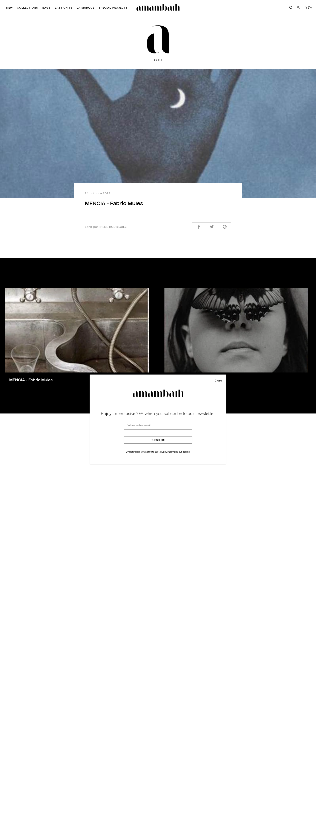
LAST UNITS (63, 8)
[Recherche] (290, 7)
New (9, 8)
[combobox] (11, 835)
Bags (46, 8)
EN (8, 835)
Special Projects (113, 8)
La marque (85, 8)
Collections (27, 8)
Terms (186, 452)
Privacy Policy (166, 452)
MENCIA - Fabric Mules (31, 380)
